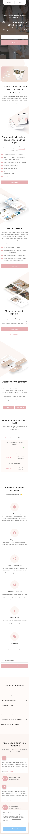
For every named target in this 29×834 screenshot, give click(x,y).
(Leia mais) (24, 766)
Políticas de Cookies (16, 819)
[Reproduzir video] (14, 74)
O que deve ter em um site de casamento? (12, 719)
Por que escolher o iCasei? (8, 705)
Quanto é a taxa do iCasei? (8, 710)
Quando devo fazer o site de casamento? (11, 714)
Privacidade (5, 820)
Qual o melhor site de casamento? (9, 700)
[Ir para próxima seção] (14, 54)
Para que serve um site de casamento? (11, 695)
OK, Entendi (14, 828)
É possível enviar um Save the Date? (10, 724)
